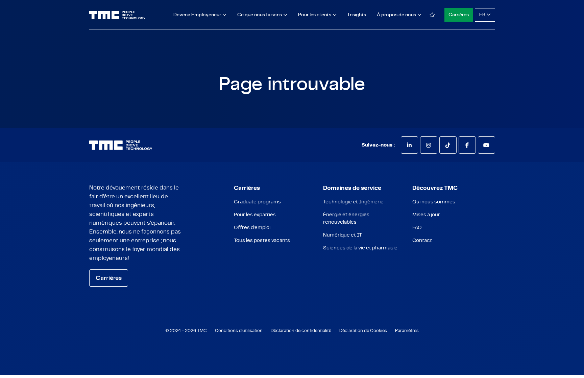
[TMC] (117, 15)
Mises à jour (426, 214)
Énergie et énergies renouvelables (346, 218)
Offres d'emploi (252, 227)
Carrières (458, 15)
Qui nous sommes (433, 201)
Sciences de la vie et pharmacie (360, 247)
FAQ (417, 227)
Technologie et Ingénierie (353, 201)
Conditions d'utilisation (239, 331)
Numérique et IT (342, 235)
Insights (356, 15)
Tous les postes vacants (262, 240)
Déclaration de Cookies (363, 331)
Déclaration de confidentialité (301, 331)
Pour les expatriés (255, 214)
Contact (422, 240)
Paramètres (407, 331)
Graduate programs (257, 201)
